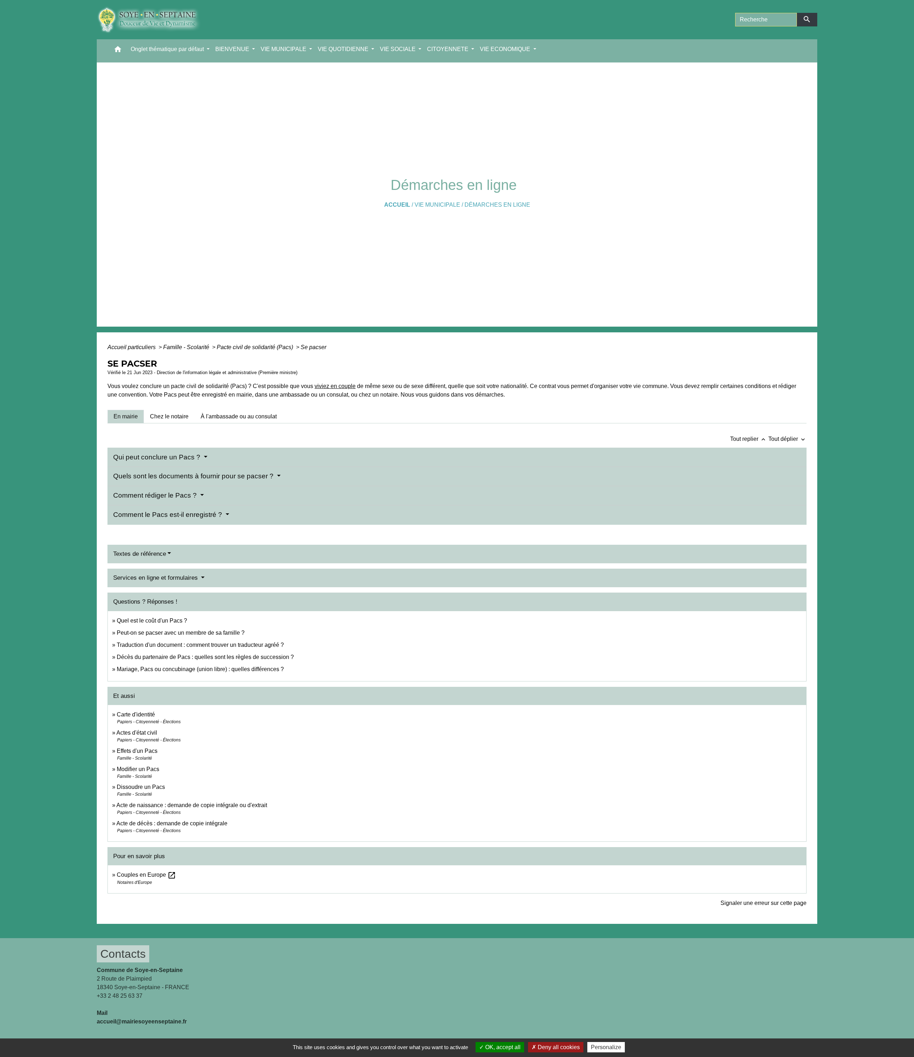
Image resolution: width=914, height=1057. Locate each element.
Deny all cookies (558, 1047)
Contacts (123, 953)
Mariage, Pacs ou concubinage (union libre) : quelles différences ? (200, 669)
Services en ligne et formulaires (156, 577)
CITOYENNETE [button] (448, 49)
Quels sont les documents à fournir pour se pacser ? (194, 476)
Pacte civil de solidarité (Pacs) (256, 347)
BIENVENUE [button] (233, 49)
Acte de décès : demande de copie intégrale (171, 823)
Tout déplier (787, 439)
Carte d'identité (136, 714)
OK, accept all (502, 1047)
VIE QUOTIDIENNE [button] (344, 49)
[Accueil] (154, 20)
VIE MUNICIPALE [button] (284, 49)
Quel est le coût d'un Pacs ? (152, 621)
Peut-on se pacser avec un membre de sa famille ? (181, 633)
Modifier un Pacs (138, 769)
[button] (118, 51)
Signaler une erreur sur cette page (763, 903)
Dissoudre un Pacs (141, 787)
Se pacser (313, 347)
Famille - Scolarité (187, 347)
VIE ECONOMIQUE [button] (506, 49)
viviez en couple (335, 386)
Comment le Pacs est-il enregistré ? (168, 514)
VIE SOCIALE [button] (398, 49)
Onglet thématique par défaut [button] (168, 49)
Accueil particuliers (132, 347)
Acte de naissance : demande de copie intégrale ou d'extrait (191, 805)
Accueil (397, 205)
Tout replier (748, 439)
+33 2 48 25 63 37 (119, 996)
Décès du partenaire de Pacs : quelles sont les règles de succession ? (205, 657)
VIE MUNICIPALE (437, 205)
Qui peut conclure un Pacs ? (157, 457)
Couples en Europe (146, 875)
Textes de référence (139, 553)
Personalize (606, 1047)
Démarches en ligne (497, 205)
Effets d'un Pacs (137, 751)
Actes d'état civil (136, 733)
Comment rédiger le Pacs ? (156, 495)
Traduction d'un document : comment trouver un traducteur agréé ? (200, 645)
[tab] (125, 416)
